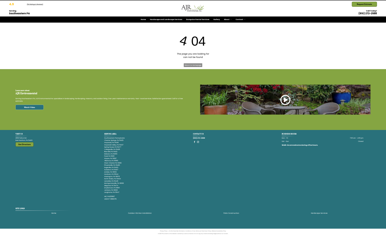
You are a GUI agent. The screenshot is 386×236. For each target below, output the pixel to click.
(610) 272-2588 (367, 13)
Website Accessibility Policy (219, 231)
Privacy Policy (163, 231)
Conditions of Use (190, 231)
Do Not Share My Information (177, 231)
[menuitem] (143, 19)
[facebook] (194, 142)
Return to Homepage (193, 65)
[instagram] (198, 142)
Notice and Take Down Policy (203, 231)
